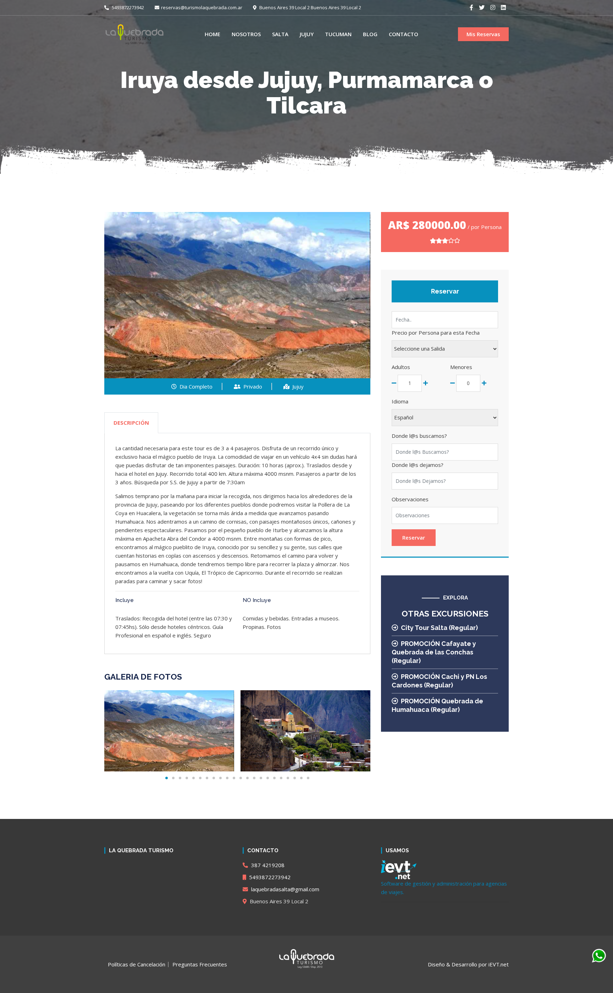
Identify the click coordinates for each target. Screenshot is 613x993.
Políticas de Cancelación (136, 964)
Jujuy (307, 34)
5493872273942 (127, 7)
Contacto (403, 34)
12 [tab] (240, 778)
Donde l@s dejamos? (417, 464)
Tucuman (338, 34)
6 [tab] (200, 778)
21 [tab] (301, 778)
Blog (370, 34)
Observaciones (410, 499)
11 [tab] (234, 778)
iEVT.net (498, 964)
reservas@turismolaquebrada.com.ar (201, 7)
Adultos (401, 366)
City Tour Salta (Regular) (439, 627)
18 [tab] (281, 778)
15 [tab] (261, 778)
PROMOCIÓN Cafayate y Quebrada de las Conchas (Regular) (434, 652)
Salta (280, 34)
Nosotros (246, 34)
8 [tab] (213, 778)
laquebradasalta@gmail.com (284, 889)
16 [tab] (267, 778)
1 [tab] (166, 778)
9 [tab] (220, 778)
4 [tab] (187, 778)
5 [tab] (193, 778)
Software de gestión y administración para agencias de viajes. (444, 888)
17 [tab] (274, 778)
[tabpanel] (169, 730)
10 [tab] (227, 778)
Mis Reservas (483, 34)
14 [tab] (254, 778)
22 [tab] (308, 778)
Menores (461, 366)
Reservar (413, 537)
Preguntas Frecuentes (199, 964)
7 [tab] (207, 778)
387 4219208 (267, 865)
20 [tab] (294, 778)
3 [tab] (180, 778)
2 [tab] (173, 778)
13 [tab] (247, 778)
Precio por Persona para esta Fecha (436, 332)
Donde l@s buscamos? (419, 435)
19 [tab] (288, 778)
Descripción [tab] (131, 422)
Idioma (400, 401)
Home (212, 34)
